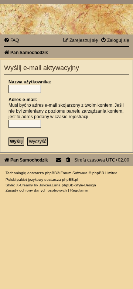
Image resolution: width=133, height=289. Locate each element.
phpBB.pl (70, 179)
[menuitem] (11, 40)
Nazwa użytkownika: (29, 81)
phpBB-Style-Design (79, 185)
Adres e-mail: (22, 99)
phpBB (51, 173)
